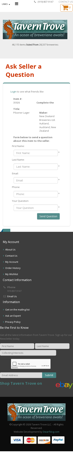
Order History (13, 268)
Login (13, 91)
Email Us (12, 296)
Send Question (48, 216)
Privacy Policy (13, 322)
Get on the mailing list (17, 309)
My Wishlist (11, 274)
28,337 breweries (48, 44)
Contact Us (11, 255)
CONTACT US (66, 1)
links (4, 4)
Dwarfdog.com (51, 431)
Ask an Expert (13, 315)
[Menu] (16, 3)
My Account (11, 261)
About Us (10, 249)
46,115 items (19, 44)
